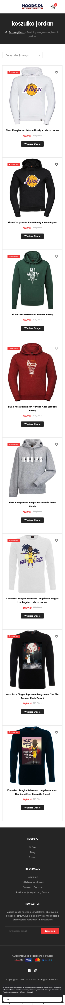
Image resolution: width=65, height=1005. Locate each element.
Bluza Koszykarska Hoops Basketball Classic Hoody (32, 504)
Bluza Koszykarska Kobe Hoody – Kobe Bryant (32, 222)
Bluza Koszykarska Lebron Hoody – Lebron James (32, 130)
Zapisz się (50, 930)
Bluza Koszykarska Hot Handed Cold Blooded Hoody (32, 408)
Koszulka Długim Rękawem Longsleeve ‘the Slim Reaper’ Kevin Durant (32, 696)
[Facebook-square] (29, 971)
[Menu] (11, 6)
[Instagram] (36, 971)
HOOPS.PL (31, 979)
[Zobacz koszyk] (52, 7)
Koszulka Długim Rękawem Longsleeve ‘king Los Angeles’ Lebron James (32, 600)
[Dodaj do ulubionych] (56, 72)
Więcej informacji (26, 992)
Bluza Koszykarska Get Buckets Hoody (32, 314)
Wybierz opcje (32, 143)
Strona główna (16, 32)
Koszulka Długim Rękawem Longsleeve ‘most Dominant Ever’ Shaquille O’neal (32, 792)
